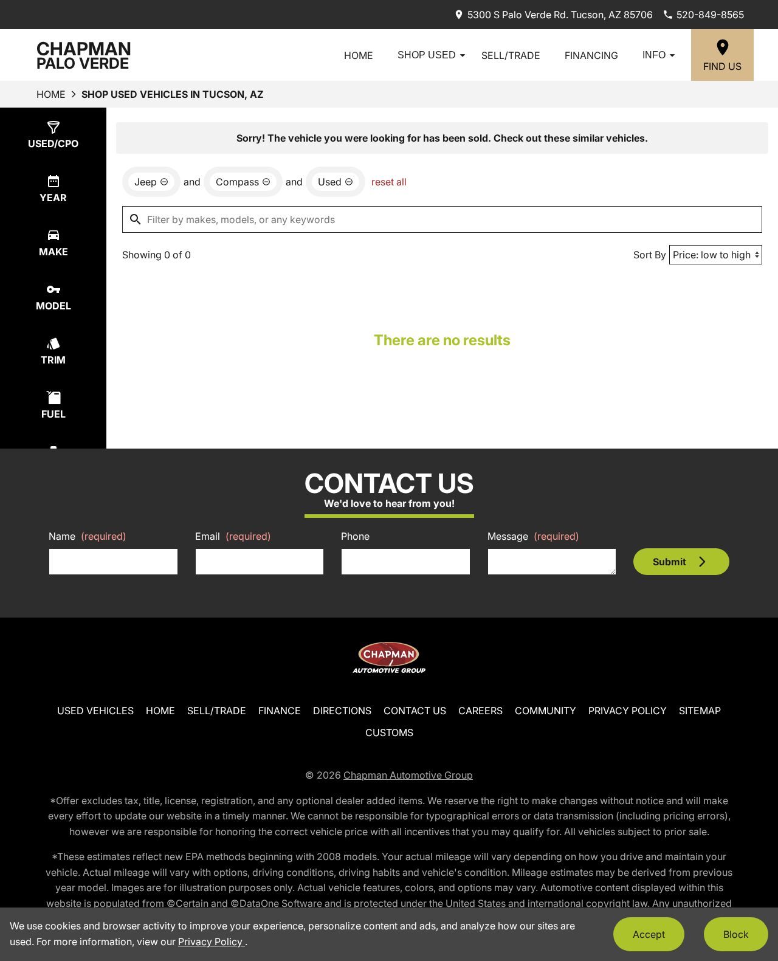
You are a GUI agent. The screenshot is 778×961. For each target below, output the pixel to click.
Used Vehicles (95, 710)
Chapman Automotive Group (408, 775)
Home (358, 55)
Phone (355, 536)
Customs (389, 732)
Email (233, 536)
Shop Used (427, 55)
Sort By (649, 255)
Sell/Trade (510, 55)
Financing (591, 55)
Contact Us (415, 710)
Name (87, 536)
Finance (279, 710)
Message (533, 536)
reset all (389, 182)
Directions (342, 710)
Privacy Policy (627, 710)
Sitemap (700, 710)
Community (545, 710)
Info (654, 55)
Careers (480, 710)
